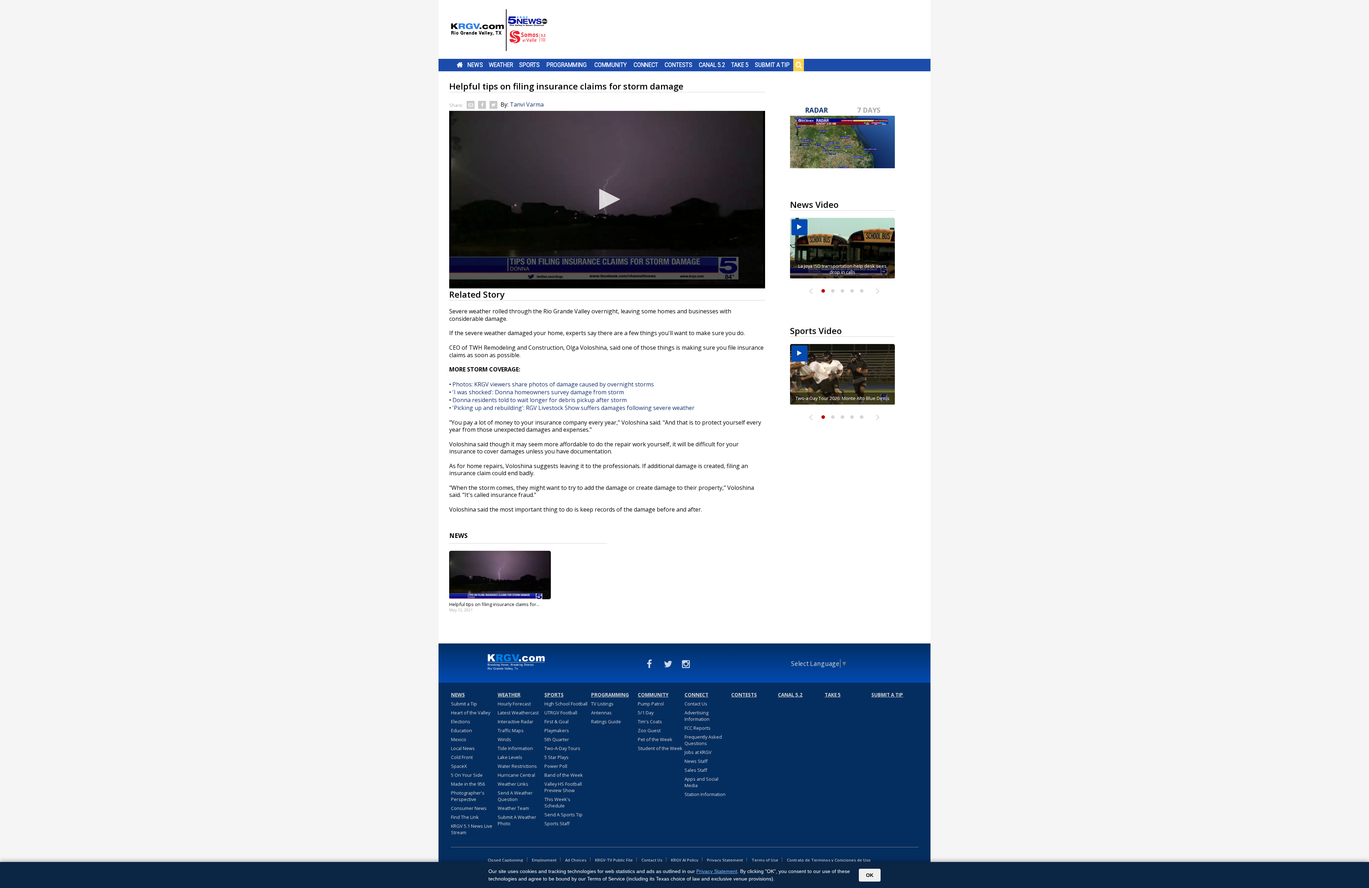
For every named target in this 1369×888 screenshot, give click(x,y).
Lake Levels (510, 757)
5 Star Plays (556, 757)
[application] (607, 199)
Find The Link (465, 817)
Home (460, 64)
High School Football (566, 703)
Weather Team (513, 808)
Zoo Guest (649, 730)
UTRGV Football (560, 712)
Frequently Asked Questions (703, 740)
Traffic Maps (511, 730)
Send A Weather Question (515, 796)
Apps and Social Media (701, 782)
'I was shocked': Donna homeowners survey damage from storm (538, 392)
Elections (460, 721)
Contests (678, 64)
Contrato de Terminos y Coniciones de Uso (829, 860)
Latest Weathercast (518, 712)
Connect (646, 64)
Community (610, 64)
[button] (607, 199)
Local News (463, 748)
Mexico (458, 739)
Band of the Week (563, 775)
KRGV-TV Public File (614, 860)
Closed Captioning (505, 860)
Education (461, 730)
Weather (501, 64)
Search (798, 64)
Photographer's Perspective (467, 796)
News (475, 64)
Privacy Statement (725, 860)
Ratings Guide (606, 721)
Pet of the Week (655, 739)
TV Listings (602, 703)
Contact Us (695, 703)
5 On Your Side (467, 775)
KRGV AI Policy (684, 860)
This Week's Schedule (557, 802)
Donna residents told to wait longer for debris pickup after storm (539, 400)
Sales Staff (695, 770)
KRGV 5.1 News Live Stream (471, 829)
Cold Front (462, 757)
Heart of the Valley (470, 712)
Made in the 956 (468, 784)
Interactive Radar (515, 721)
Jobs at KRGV (698, 752)
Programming (567, 64)
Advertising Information (696, 715)
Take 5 (740, 64)
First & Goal (556, 721)
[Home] (499, 30)
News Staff (696, 761)
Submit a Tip (772, 64)
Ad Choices (575, 860)
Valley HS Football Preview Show (563, 787)
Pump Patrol (651, 703)
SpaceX (459, 766)
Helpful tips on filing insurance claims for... (494, 604)
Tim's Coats (650, 721)
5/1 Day (645, 712)
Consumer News (469, 808)
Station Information (704, 794)
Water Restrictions (517, 766)
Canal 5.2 (712, 64)
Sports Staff (557, 823)
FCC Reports (697, 728)
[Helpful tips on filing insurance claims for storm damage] (500, 575)
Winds (504, 739)
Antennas (601, 712)
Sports (529, 64)
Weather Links (513, 784)
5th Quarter (556, 739)
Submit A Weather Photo (517, 820)
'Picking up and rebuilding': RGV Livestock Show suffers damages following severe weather (573, 408)
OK (869, 875)
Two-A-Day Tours (562, 748)
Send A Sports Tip (563, 814)
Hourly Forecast (514, 703)
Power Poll (555, 766)
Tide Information (515, 748)
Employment (544, 860)
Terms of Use (765, 860)
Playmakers (556, 730)
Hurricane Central (516, 775)
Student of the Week (660, 748)
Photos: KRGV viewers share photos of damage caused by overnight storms (553, 384)
